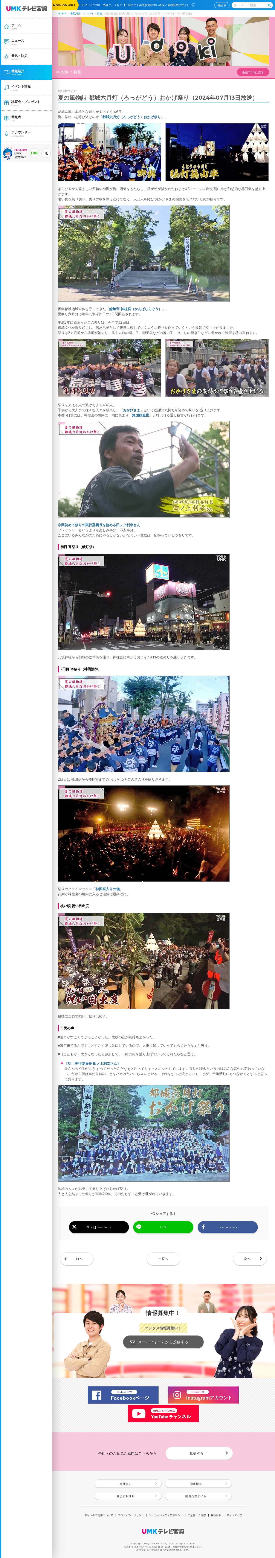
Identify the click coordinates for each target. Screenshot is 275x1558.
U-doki (89, 13)
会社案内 (126, 1483)
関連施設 (196, 1483)
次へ (247, 1259)
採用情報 (216, 1515)
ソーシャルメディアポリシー (166, 1515)
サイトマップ (234, 1515)
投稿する (196, 1453)
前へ (79, 1259)
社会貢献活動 (126, 1496)
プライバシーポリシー (131, 1515)
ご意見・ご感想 (197, 1515)
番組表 (221, 5)
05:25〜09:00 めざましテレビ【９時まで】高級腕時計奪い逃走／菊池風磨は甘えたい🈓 (139, 5)
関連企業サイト (195, 1496)
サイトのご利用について (99, 1515)
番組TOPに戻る (253, 72)
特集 (99, 13)
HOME (62, 13)
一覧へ (163, 1259)
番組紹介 (75, 13)
